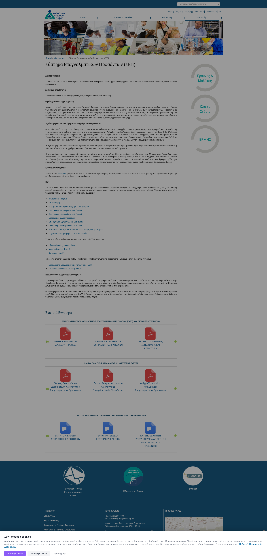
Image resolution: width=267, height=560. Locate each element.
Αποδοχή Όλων (15, 553)
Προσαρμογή (59, 553)
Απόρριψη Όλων (39, 553)
